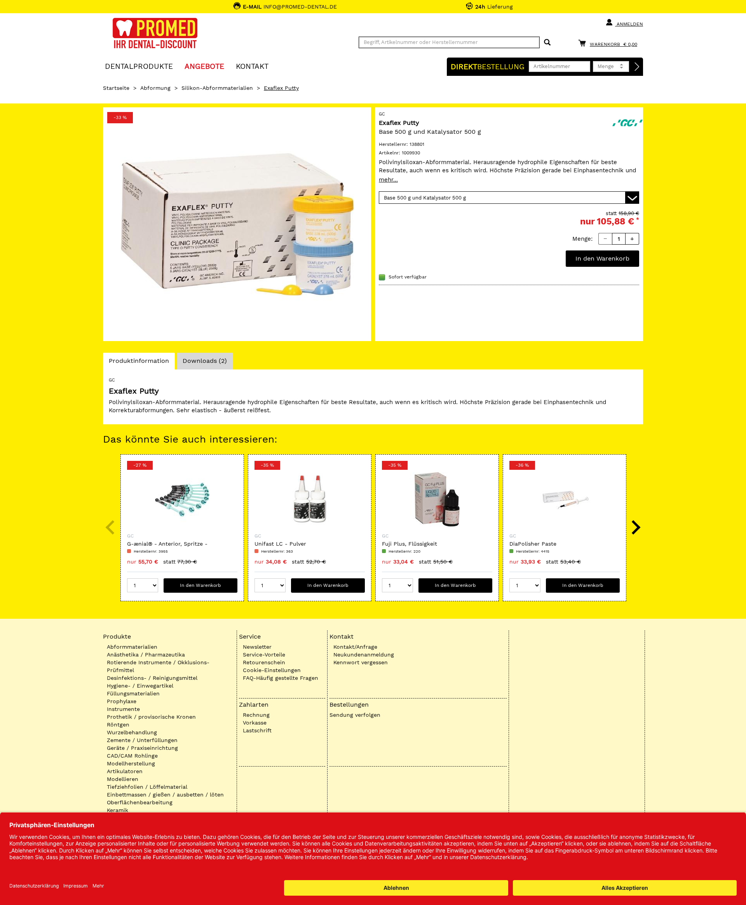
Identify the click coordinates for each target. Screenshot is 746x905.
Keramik (117, 810)
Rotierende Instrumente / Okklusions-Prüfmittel (158, 666)
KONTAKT (252, 66)
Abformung (155, 88)
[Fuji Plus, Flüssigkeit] (437, 499)
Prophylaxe (121, 701)
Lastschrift (257, 730)
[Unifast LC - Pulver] (309, 499)
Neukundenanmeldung (363, 654)
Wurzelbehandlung (132, 732)
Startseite (116, 88)
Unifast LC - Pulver (280, 544)
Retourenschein (264, 662)
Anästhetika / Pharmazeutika (146, 654)
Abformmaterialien (132, 647)
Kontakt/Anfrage (355, 647)
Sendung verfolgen (354, 715)
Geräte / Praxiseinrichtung (142, 748)
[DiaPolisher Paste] (564, 499)
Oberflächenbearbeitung (140, 802)
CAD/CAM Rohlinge (132, 756)
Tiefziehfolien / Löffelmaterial (147, 787)
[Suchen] (547, 42)
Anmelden (629, 24)
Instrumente (123, 709)
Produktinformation (138, 363)
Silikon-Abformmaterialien (217, 88)
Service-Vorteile (264, 654)
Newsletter (257, 647)
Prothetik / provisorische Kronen (151, 717)
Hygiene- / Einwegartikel (140, 686)
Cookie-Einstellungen (272, 670)
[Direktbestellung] (637, 67)
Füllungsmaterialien (133, 693)
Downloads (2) (205, 360)
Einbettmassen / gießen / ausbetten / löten (165, 794)
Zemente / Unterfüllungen (142, 740)
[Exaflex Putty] (237, 224)
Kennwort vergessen (360, 662)
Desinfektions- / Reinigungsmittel (152, 678)
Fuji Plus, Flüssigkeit (409, 544)
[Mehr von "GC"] (627, 122)
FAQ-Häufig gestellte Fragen (280, 678)
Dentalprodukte (139, 66)
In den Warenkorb (602, 258)
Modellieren (122, 779)
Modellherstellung (131, 763)
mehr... (388, 179)
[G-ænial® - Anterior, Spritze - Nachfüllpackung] (182, 499)
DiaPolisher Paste (532, 544)
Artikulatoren (125, 771)
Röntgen (118, 724)
